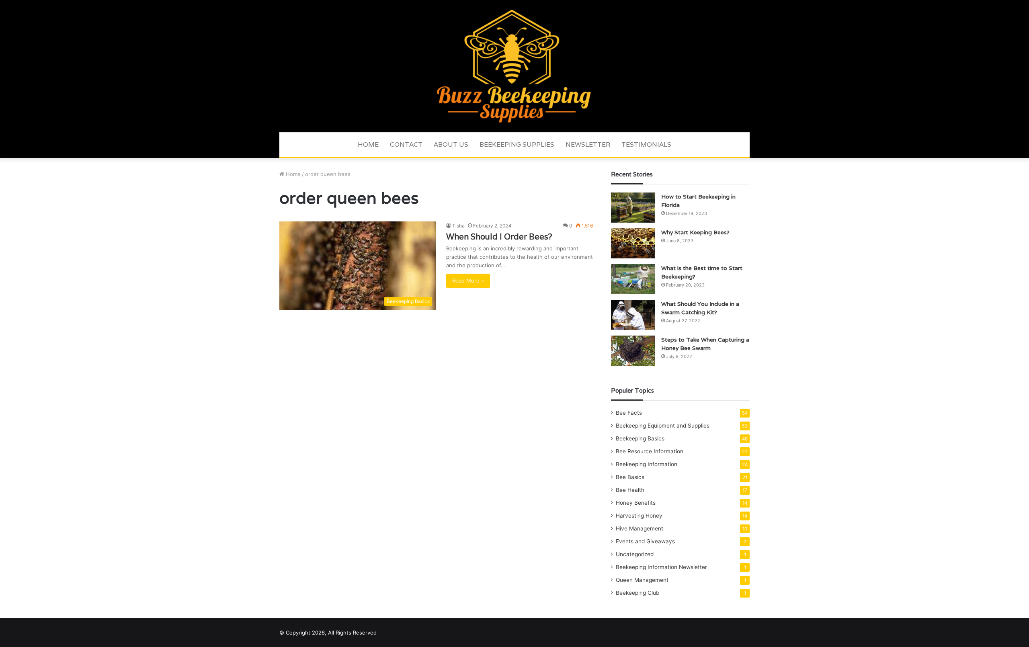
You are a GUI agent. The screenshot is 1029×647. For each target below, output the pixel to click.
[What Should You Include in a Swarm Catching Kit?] (633, 315)
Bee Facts (629, 412)
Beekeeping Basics (640, 438)
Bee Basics (630, 477)
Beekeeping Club (637, 593)
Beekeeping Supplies (517, 144)
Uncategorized (635, 554)
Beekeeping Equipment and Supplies (662, 425)
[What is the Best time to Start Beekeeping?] (633, 279)
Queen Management (642, 580)
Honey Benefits (636, 503)
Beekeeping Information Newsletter (661, 567)
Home (368, 144)
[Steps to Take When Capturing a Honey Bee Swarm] (633, 351)
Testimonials (646, 144)
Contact (406, 144)
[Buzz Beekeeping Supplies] (514, 66)
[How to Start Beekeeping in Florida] (633, 207)
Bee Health (630, 490)
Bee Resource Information (649, 451)
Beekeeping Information (646, 464)
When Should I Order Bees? (499, 236)
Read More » (468, 280)
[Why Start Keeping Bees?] (633, 243)
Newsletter (588, 144)
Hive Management (639, 528)
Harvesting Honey (639, 515)
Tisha (458, 226)
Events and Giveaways (645, 541)
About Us (451, 144)
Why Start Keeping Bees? (695, 232)
